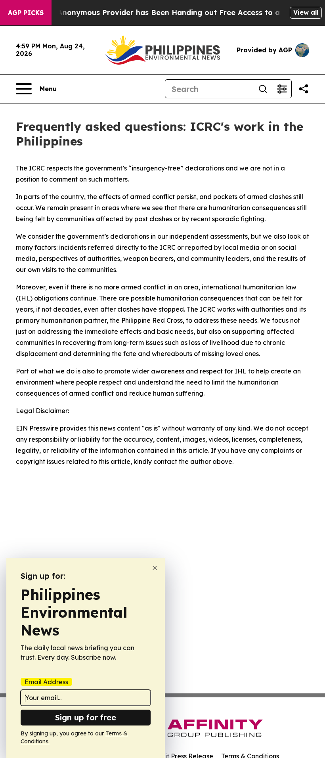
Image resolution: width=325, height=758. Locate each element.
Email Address (46, 682)
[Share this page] (303, 89)
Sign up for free (85, 717)
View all (305, 12)
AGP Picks (26, 13)
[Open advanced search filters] (281, 89)
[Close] (155, 568)
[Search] (262, 89)
